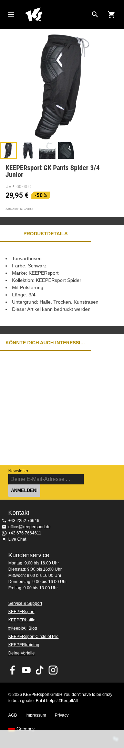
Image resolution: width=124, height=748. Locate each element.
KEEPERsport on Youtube (26, 670)
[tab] (8, 150)
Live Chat (17, 539)
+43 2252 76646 (23, 520)
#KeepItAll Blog (22, 628)
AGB (12, 715)
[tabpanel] (62, 284)
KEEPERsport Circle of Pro (33, 636)
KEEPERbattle (21, 620)
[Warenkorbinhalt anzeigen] (111, 14)
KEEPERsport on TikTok (39, 670)
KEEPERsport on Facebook (12, 670)
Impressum (35, 715)
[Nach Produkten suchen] (95, 14)
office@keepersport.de (29, 526)
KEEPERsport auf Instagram (53, 670)
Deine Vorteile (21, 653)
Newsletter (18, 471)
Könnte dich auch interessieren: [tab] (45, 342)
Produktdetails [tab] (45, 233)
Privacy (62, 715)
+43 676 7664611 (24, 533)
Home (56, 14)
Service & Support (25, 603)
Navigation (11, 14)
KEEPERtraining (23, 644)
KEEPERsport (21, 611)
